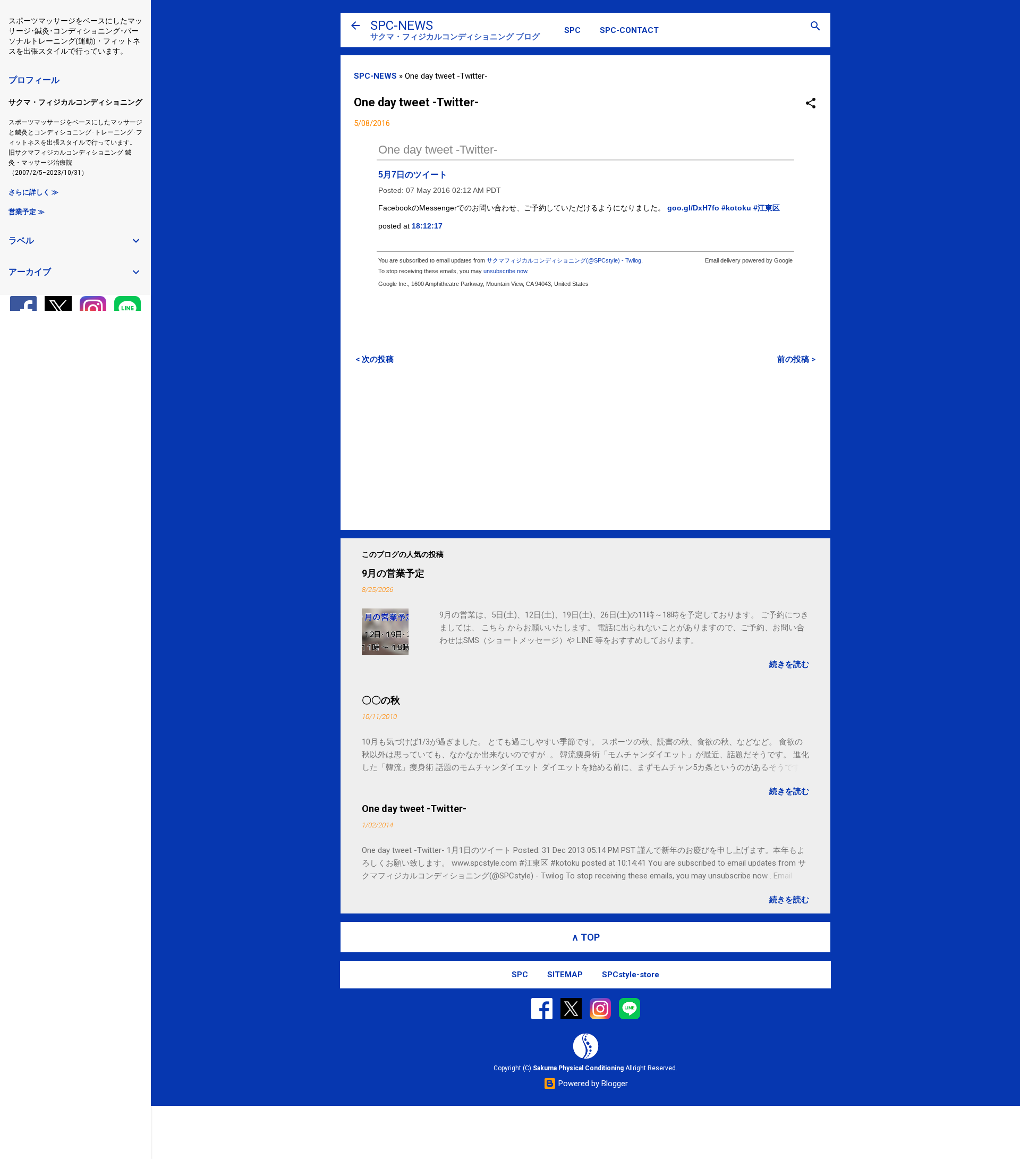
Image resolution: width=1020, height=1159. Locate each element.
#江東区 (766, 208)
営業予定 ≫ (26, 212)
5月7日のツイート (412, 174)
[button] (810, 104)
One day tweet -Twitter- (437, 149)
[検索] (815, 27)
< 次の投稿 (374, 359)
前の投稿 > (796, 359)
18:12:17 (427, 226)
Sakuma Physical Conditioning (578, 1068)
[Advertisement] (585, 447)
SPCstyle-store (630, 974)
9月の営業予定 (393, 573)
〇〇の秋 (381, 700)
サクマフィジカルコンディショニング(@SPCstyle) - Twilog (564, 260)
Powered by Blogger (592, 1083)
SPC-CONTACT (629, 30)
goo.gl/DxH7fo (693, 208)
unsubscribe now (505, 271)
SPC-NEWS (401, 25)
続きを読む (789, 664)
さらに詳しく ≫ (33, 192)
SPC (572, 30)
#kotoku (736, 208)
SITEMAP (565, 974)
